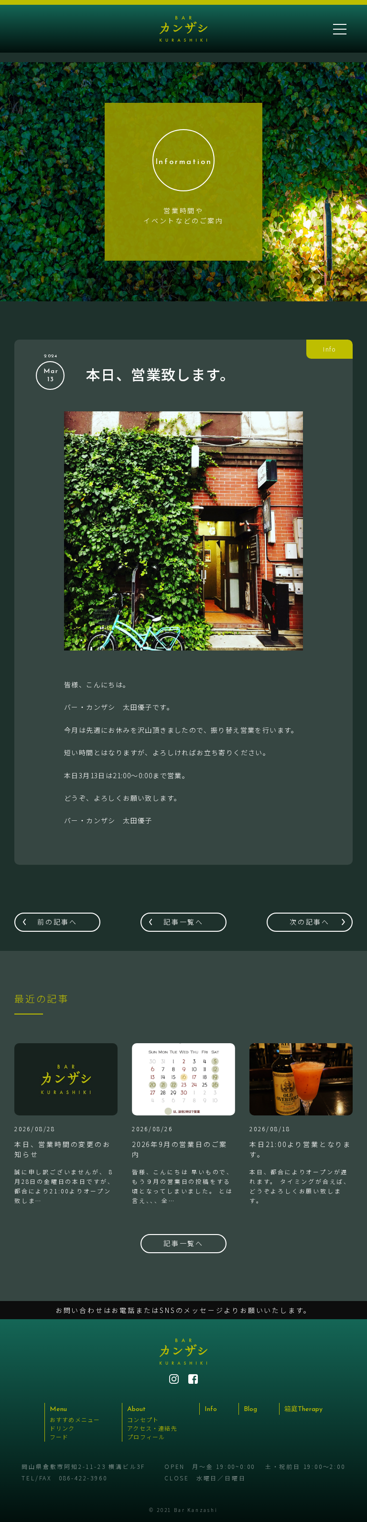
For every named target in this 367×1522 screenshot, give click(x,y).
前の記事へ (57, 921)
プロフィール (146, 1437)
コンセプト (143, 1419)
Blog (250, 1409)
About (136, 1409)
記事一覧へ (183, 921)
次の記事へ (310, 921)
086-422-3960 (83, 1478)
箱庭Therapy (303, 1409)
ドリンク (62, 1428)
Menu (58, 1409)
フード (59, 1437)
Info (211, 1409)
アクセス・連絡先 (152, 1428)
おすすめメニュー (75, 1419)
